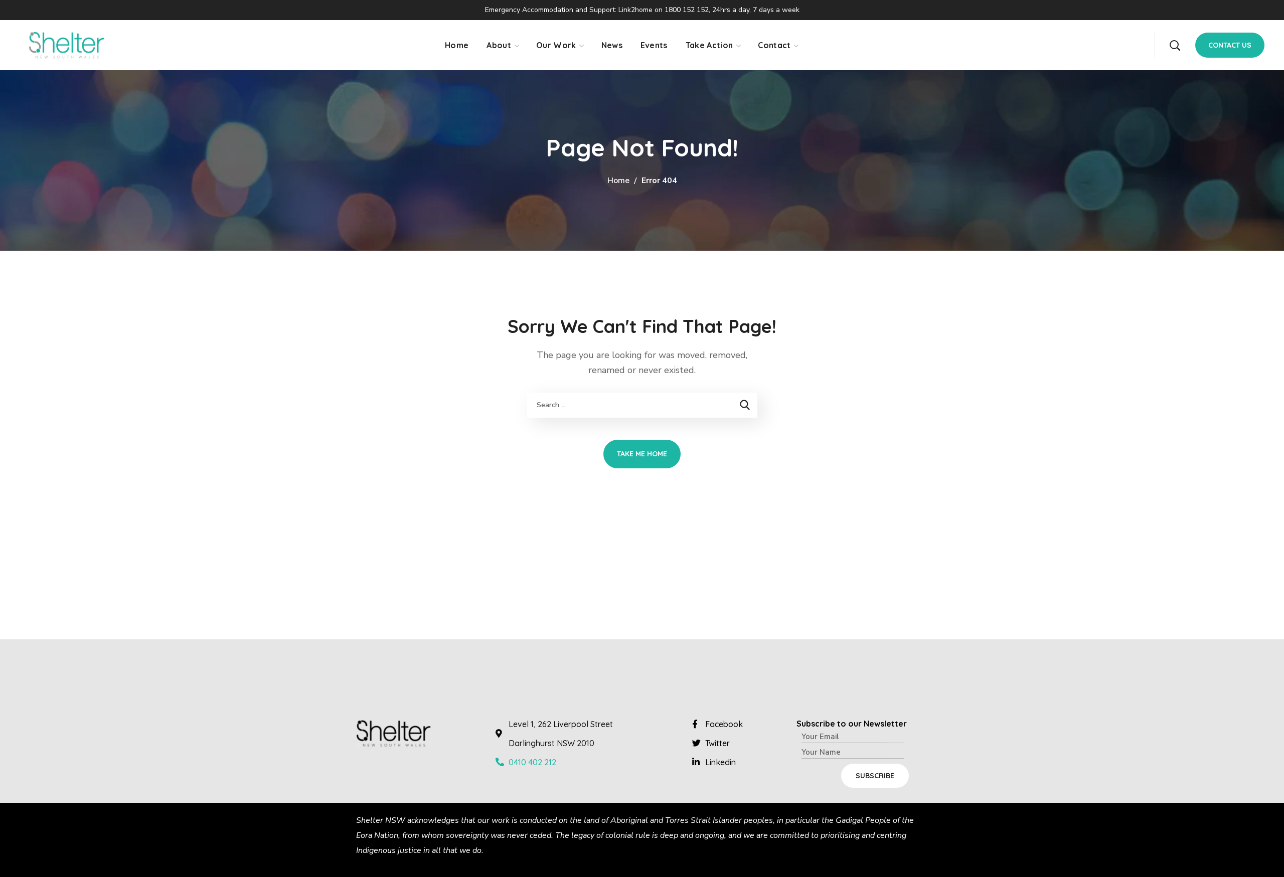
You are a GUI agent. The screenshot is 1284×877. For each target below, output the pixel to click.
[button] (1175, 45)
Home (618, 180)
